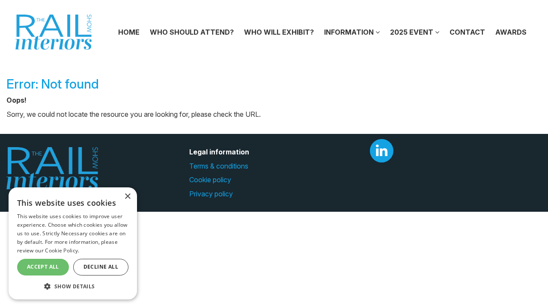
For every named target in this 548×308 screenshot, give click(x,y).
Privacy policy (211, 194)
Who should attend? (192, 32)
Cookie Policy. (62, 250)
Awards (511, 32)
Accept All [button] (43, 266)
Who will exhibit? (279, 32)
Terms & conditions (218, 166)
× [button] (127, 196)
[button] (72, 286)
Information (349, 32)
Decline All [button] (100, 266)
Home (129, 32)
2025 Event (412, 32)
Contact (467, 32)
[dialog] (73, 243)
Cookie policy (210, 179)
